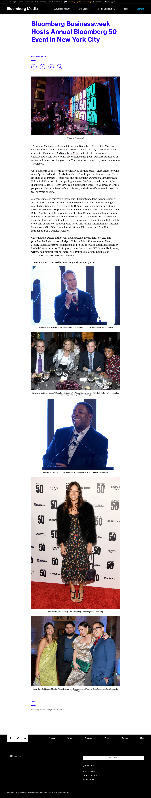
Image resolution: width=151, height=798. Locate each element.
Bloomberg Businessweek (52, 710)
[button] (22, 1)
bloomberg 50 (36, 710)
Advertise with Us (62, 9)
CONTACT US (113, 758)
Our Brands (84, 9)
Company (88, 738)
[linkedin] (24, 738)
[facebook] (10, 738)
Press (125, 9)
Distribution (88, 779)
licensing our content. (63, 792)
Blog (142, 738)
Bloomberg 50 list (69, 153)
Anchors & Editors (91, 775)
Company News (89, 771)
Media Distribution (106, 9)
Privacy (52, 738)
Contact (140, 9)
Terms (69, 738)
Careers (125, 738)
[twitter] (17, 738)
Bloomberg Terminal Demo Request (51, 1)
